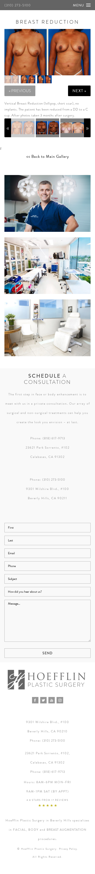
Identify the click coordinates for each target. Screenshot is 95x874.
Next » (79, 91)
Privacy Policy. (68, 849)
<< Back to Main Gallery (47, 156)
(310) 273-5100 (17, 5)
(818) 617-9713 (54, 438)
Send (47, 653)
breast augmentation (66, 829)
